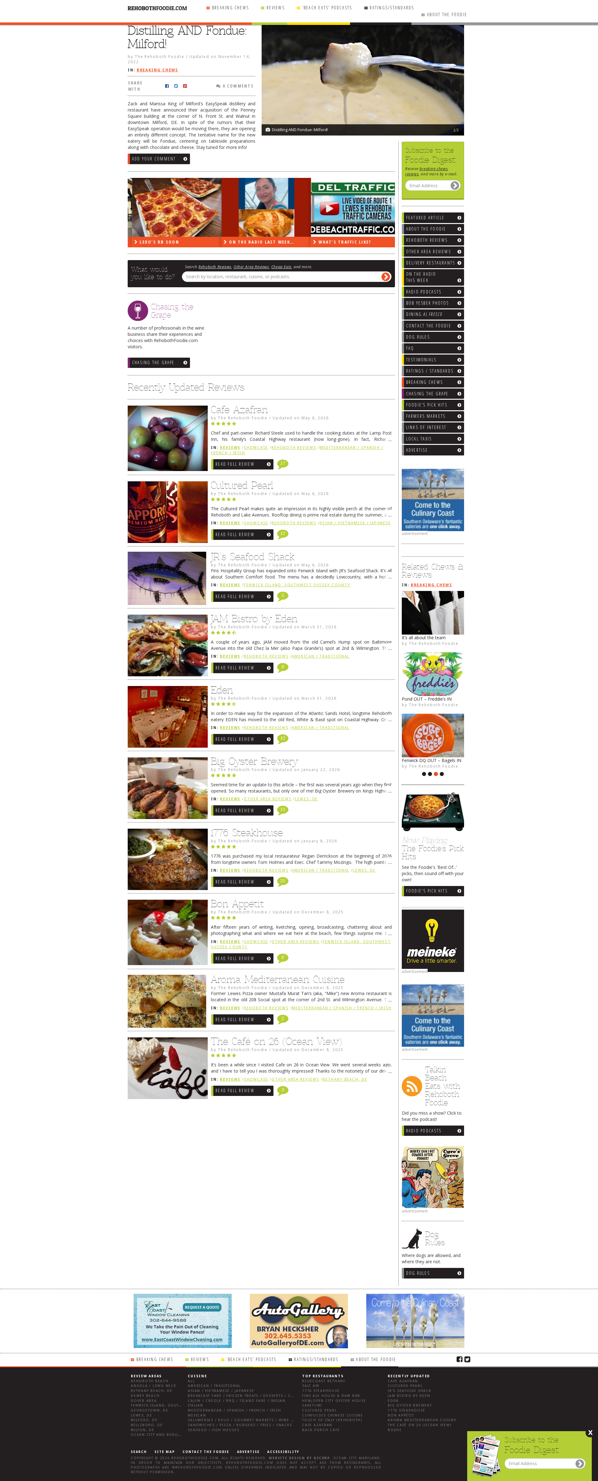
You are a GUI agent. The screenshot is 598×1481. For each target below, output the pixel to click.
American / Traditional (320, 656)
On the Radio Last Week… (256, 242)
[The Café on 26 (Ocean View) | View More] (166, 1069)
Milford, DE (144, 1420)
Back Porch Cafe (321, 1430)
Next (456, 103)
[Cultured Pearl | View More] (166, 513)
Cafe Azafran (239, 409)
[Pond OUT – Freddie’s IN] (433, 674)
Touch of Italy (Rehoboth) (332, 1420)
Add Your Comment (154, 159)
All (191, 1381)
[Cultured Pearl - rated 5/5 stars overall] (301, 501)
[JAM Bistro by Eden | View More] (166, 647)
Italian (195, 1405)
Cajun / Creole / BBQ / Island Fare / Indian (237, 1401)
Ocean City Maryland (356, 1458)
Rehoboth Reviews (214, 266)
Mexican (197, 1415)
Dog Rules (418, 1273)
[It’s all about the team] (433, 612)
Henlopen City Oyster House (334, 1401)
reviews (412, 173)
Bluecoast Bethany (323, 1381)
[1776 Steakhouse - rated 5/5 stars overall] (301, 848)
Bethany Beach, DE (345, 1079)
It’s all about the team (424, 637)
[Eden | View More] (166, 718)
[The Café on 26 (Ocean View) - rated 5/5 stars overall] (301, 1057)
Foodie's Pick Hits (427, 891)
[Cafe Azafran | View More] (166, 440)
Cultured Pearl (242, 485)
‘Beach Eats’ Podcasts (327, 8)
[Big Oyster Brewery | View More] (166, 789)
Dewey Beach (145, 1396)
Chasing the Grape (153, 362)
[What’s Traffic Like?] (351, 207)
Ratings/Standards (392, 8)
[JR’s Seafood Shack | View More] (166, 581)
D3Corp (322, 1458)
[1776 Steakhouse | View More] (166, 861)
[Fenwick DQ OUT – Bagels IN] (433, 735)
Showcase (256, 447)
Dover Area (144, 1401)
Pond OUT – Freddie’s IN (427, 699)
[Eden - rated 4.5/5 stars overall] (301, 705)
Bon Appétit (237, 903)
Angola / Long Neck (153, 1386)
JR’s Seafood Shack (253, 556)
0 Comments (237, 86)
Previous (444, 103)
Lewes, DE (306, 799)
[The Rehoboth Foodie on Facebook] (460, 1359)
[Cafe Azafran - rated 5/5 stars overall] (301, 425)
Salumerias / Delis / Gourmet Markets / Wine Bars (244, 1420)
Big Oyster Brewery (254, 761)
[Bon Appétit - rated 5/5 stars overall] (301, 919)
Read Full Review (235, 464)
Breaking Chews (230, 8)
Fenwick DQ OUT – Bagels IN (431, 760)
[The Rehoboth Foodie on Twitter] (467, 1359)
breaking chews (434, 168)
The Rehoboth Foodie (433, 643)
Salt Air (311, 1386)
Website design (287, 1458)
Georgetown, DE (149, 1410)
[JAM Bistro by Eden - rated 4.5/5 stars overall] (301, 634)
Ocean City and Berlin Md (160, 1435)
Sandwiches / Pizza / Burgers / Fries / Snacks (240, 1425)
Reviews (276, 8)
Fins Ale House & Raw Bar (331, 1396)
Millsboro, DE (147, 1425)
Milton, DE (142, 1430)
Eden (222, 690)
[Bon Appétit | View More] (166, 934)
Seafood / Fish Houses (213, 1430)
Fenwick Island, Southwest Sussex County (297, 585)
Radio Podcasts (423, 1131)
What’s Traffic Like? (339, 242)
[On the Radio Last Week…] (261, 207)
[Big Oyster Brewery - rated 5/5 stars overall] (301, 777)
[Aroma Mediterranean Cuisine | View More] (166, 1003)
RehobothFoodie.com (195, 1458)
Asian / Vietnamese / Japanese (355, 523)
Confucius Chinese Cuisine (332, 1415)
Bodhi (394, 1430)
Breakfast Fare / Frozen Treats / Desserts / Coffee (245, 1396)
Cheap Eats (281, 266)
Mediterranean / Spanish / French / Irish (341, 1008)
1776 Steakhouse (247, 832)
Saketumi (312, 1405)
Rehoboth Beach (150, 1381)
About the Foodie (447, 14)
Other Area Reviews (251, 266)
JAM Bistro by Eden (254, 618)
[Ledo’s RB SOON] (172, 207)
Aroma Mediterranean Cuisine (277, 979)
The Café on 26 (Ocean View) (276, 1041)
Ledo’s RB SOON (154, 242)
